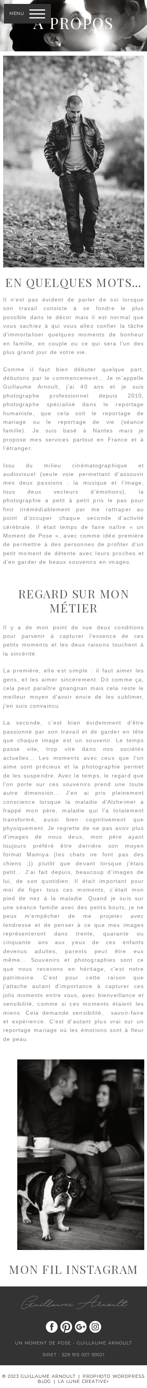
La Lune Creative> (84, 1381)
